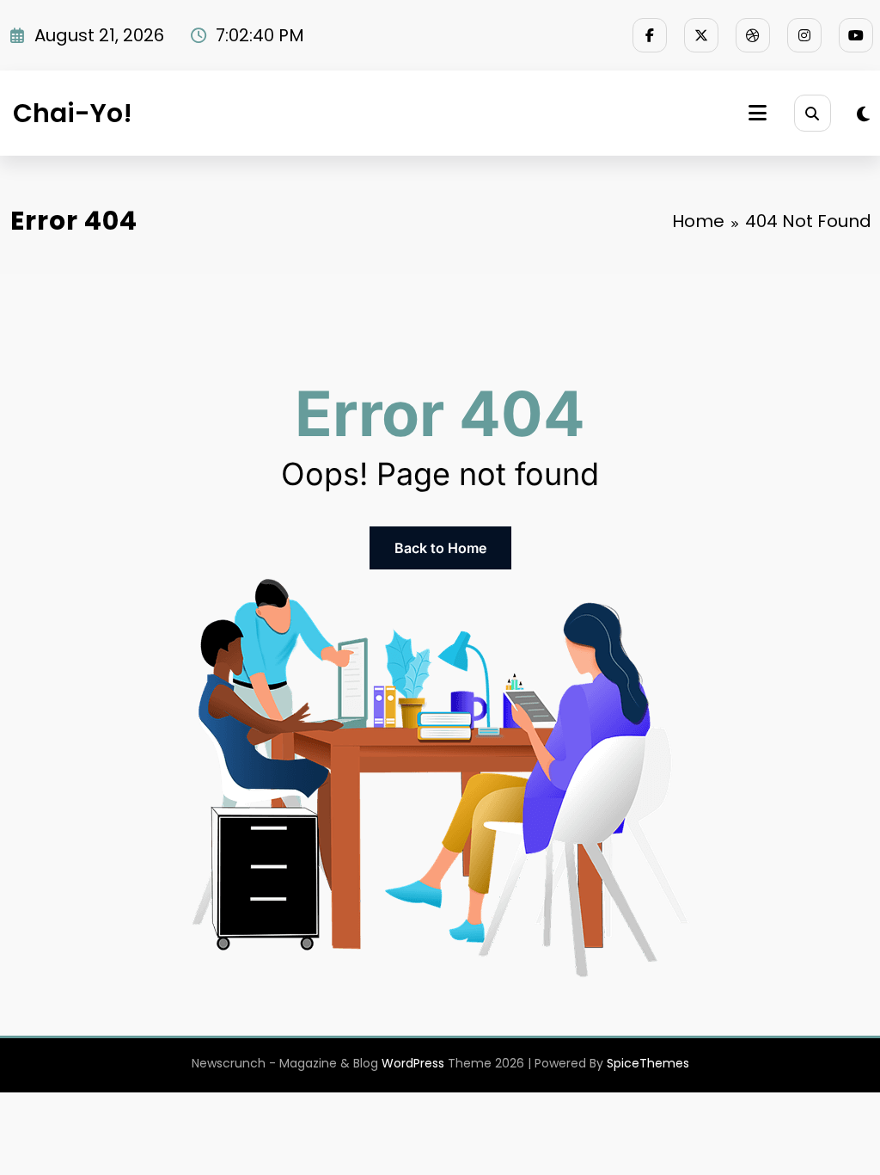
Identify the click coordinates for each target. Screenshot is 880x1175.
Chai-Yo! (72, 113)
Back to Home (440, 548)
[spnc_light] (863, 114)
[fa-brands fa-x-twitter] (701, 35)
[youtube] (856, 35)
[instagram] (804, 35)
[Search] (812, 113)
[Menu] (757, 113)
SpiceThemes (648, 1063)
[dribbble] (753, 35)
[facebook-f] (649, 35)
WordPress (413, 1063)
